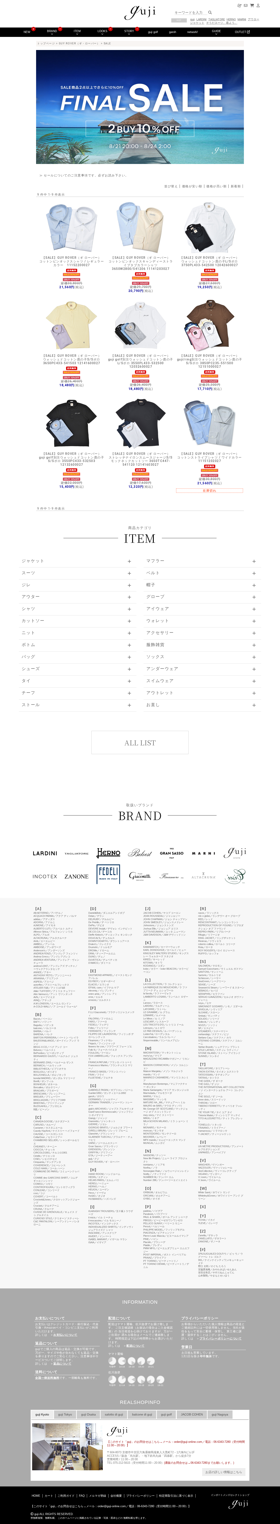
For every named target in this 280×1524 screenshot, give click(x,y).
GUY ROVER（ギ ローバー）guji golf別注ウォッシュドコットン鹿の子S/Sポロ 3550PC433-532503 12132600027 (71, 459)
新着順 (236, 186)
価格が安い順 (192, 186)
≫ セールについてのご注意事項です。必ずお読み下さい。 (84, 175)
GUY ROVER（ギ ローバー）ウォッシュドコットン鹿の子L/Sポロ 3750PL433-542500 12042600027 (209, 261)
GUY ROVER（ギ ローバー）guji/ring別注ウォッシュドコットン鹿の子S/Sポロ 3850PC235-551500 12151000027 (209, 361)
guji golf (153, 32)
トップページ (46, 43)
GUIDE (216, 31)
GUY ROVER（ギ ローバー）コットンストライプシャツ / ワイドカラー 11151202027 (209, 457)
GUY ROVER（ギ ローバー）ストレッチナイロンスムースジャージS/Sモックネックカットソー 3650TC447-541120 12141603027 (141, 459)
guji (192, 19)
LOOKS (102, 31)
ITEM (77, 31)
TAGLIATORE (216, 19)
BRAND (52, 31)
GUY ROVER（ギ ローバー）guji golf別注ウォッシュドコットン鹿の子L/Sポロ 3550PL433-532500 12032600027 (140, 361)
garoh (172, 32)
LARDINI (201, 19)
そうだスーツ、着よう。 (221, 22)
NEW (27, 32)
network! (192, 32)
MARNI (242, 19)
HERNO (231, 19)
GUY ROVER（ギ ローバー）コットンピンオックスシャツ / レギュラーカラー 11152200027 (71, 261)
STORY (129, 31)
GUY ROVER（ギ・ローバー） (79, 43)
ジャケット (197, 22)
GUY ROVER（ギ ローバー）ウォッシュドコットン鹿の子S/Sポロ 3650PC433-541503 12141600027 (72, 359)
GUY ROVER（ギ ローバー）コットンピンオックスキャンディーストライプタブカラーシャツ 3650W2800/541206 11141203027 (140, 263)
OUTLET (241, 32)
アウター (253, 19)
